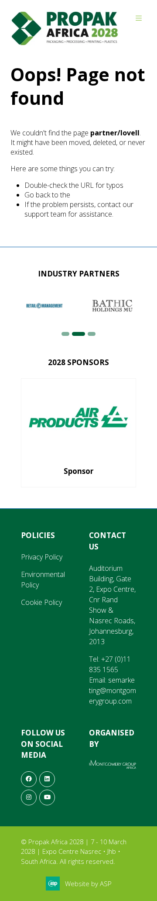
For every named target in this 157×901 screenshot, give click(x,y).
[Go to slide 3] (92, 334)
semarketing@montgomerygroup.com (112, 690)
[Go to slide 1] (65, 334)
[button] (139, 18)
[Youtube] (47, 797)
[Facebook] (29, 779)
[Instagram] (29, 797)
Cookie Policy (41, 602)
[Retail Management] (44, 305)
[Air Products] (78, 433)
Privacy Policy (41, 557)
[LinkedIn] (47, 779)
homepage (88, 195)
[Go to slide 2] (78, 334)
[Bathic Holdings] (112, 305)
